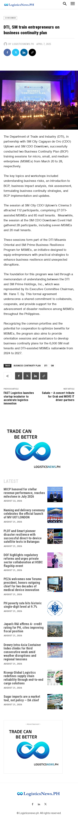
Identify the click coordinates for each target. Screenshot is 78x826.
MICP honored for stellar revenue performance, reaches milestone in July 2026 (24, 492)
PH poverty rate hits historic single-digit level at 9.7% (23, 605)
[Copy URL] (32, 52)
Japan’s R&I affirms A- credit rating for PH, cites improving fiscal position (24, 627)
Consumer (10, 18)
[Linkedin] (24, 52)
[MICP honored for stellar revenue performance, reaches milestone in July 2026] (55, 494)
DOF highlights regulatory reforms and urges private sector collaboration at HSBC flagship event (23, 560)
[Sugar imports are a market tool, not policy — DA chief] (55, 702)
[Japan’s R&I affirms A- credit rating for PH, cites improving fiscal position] (55, 629)
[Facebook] (7, 52)
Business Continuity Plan (27, 365)
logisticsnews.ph (23, 44)
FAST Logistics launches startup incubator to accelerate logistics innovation (19, 398)
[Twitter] (15, 52)
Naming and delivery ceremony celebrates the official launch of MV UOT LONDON (24, 513)
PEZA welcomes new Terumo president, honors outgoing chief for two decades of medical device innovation (23, 584)
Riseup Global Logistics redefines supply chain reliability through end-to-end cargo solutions (23, 678)
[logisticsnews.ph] (6, 44)
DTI (45, 365)
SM (52, 365)
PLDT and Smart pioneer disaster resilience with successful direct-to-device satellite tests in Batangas (23, 536)
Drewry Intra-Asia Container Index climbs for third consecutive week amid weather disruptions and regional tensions (22, 652)
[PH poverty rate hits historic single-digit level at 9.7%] (55, 608)
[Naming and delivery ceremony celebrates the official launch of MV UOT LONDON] (55, 515)
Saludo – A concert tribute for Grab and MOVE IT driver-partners (58, 396)
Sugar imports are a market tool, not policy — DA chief (22, 698)
